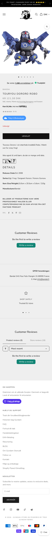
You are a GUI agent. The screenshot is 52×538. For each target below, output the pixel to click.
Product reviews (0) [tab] (14, 340)
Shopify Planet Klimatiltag (13, 468)
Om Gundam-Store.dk (12, 450)
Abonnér (11, 500)
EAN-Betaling (8, 437)
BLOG (5, 446)
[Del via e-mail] (20, 213)
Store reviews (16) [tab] (37, 340)
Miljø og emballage (10, 464)
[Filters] (5, 348)
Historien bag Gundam (12, 420)
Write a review (26, 245)
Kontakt (6, 459)
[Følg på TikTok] (24, 509)
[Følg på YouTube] (18, 509)
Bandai (6, 89)
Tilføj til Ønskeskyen (16, 118)
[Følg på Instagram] (11, 509)
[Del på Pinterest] (16, 213)
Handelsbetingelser (11, 433)
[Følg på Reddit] (31, 509)
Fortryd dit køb (9, 428)
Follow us (7, 455)
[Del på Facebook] (9, 213)
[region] (26, 300)
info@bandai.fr (43, 279)
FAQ (4, 424)
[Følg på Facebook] (4, 509)
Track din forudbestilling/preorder (16, 415)
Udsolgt (26, 136)
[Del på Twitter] (12, 213)
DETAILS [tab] (9, 167)
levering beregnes (26, 101)
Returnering (7, 442)
